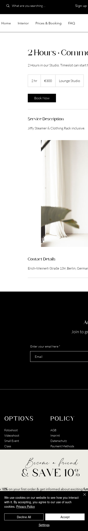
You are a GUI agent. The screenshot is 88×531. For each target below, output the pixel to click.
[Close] (82, 497)
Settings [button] (44, 525)
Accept (65, 517)
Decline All (24, 517)
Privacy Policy (25, 506)
